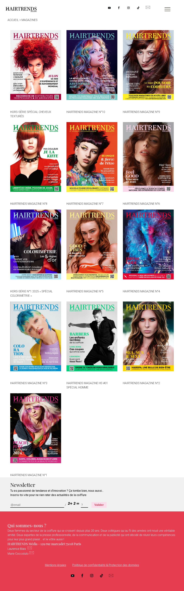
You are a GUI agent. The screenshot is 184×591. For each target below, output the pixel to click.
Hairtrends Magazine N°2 (141, 383)
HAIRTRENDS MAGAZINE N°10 (85, 112)
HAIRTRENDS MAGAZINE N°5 (85, 291)
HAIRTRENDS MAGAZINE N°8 (28, 203)
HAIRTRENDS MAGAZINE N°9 (141, 112)
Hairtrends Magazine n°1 (28, 475)
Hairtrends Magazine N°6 (141, 203)
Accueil (13, 20)
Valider (99, 504)
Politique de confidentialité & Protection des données (105, 565)
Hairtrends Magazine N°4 (141, 291)
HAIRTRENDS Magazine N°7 (85, 203)
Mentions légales (55, 565)
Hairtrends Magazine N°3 (28, 383)
